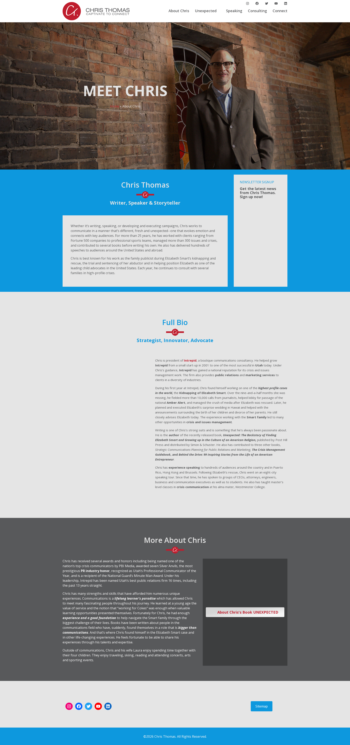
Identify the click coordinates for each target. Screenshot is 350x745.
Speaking (234, 10)
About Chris (179, 10)
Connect (280, 10)
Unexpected (206, 10)
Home (114, 106)
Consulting (257, 10)
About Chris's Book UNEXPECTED (247, 612)
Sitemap (261, 706)
